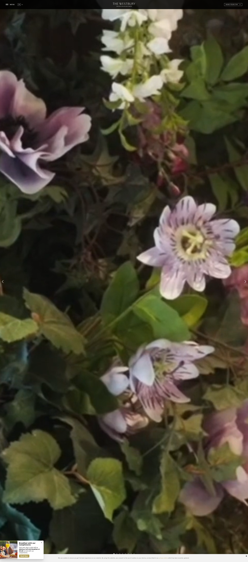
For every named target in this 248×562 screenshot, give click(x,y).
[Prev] (3, 281)
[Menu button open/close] (7, 4)
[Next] (245, 281)
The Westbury (124, 4)
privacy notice (163, 558)
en (19, 4)
